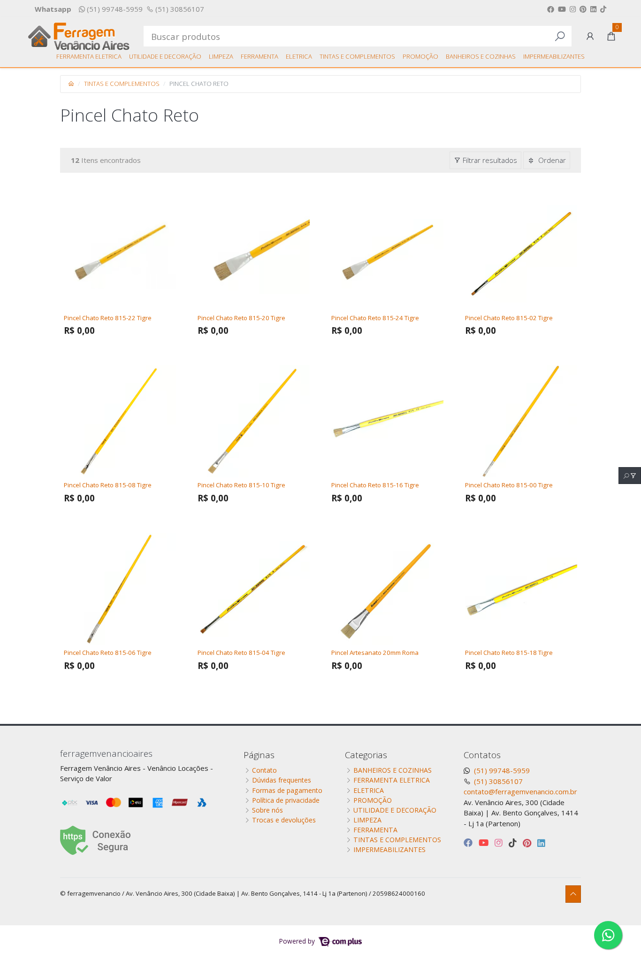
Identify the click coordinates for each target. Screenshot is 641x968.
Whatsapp (53, 9)
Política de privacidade (286, 800)
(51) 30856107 (178, 9)
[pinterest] (528, 842)
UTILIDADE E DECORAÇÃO (165, 56)
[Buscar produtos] (560, 36)
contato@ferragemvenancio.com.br (520, 791)
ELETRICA (299, 56)
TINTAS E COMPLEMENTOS (357, 56)
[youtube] (485, 842)
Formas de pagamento (287, 790)
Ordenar (551, 160)
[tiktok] (514, 842)
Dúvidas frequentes (281, 780)
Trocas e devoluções (284, 819)
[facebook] (469, 842)
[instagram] (500, 842)
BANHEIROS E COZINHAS (481, 56)
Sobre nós (267, 810)
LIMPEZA (221, 56)
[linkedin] (541, 842)
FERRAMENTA (259, 56)
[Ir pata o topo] (573, 894)
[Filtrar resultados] (629, 475)
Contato (264, 770)
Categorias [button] (366, 755)
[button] (590, 36)
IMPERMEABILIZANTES (554, 56)
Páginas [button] (259, 755)
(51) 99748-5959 (114, 9)
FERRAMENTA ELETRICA (89, 56)
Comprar (124, 346)
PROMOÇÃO (420, 56)
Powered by (298, 941)
